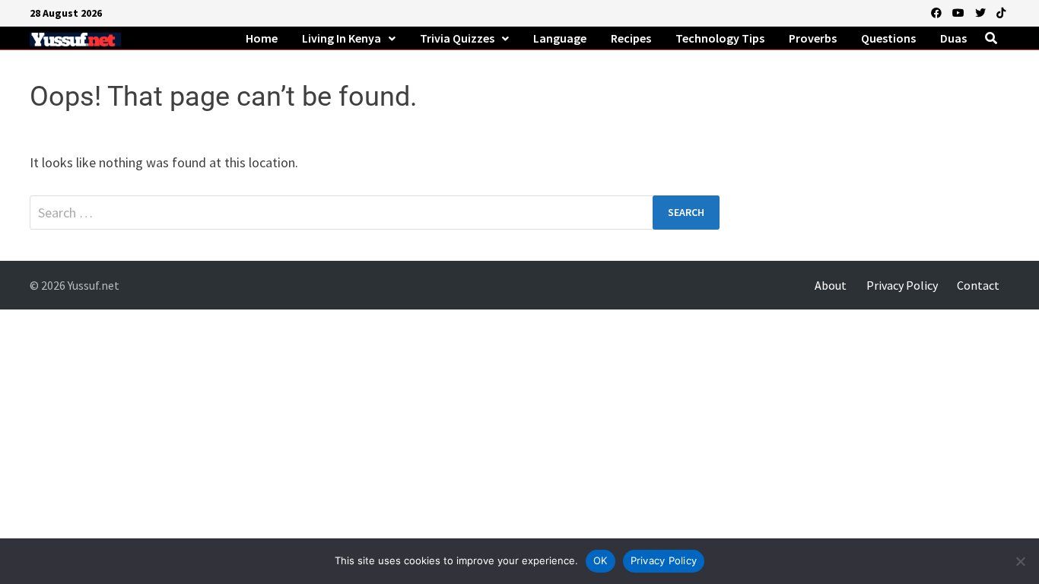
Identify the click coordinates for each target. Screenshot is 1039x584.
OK (600, 560)
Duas (953, 38)
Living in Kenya (341, 38)
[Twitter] (982, 12)
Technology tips (719, 38)
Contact (978, 285)
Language (559, 38)
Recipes (631, 38)
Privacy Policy (902, 285)
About (831, 285)
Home (262, 38)
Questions (888, 38)
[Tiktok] (1001, 12)
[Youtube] (959, 12)
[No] (1020, 561)
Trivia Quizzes (457, 38)
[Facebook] (937, 12)
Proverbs (813, 38)
